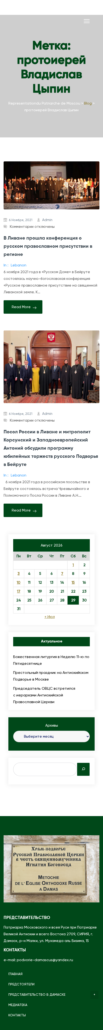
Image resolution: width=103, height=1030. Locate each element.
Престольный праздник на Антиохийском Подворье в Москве (50, 676)
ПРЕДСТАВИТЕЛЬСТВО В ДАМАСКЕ (36, 994)
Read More (21, 307)
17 (18, 591)
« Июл (50, 617)
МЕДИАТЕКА (17, 1005)
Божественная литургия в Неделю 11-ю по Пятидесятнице (51, 660)
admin (47, 220)
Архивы (51, 725)
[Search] (83, 769)
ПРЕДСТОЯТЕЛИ (21, 984)
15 (73, 582)
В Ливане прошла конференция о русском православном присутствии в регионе (48, 246)
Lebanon (18, 265)
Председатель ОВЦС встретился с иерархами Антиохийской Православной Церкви (44, 695)
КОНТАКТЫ (17, 1015)
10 (18, 582)
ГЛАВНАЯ (15, 974)
